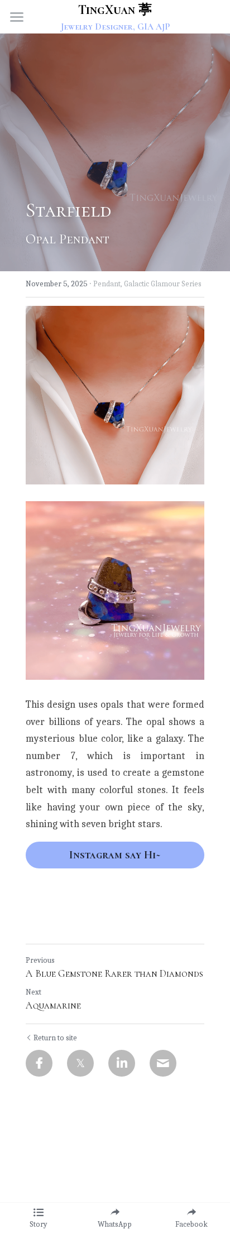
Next (33, 992)
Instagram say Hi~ (115, 855)
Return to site (55, 1038)
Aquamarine (53, 1005)
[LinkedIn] (121, 1063)
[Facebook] (39, 1063)
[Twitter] (80, 1063)
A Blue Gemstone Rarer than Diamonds (114, 973)
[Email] (163, 1063)
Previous (40, 960)
